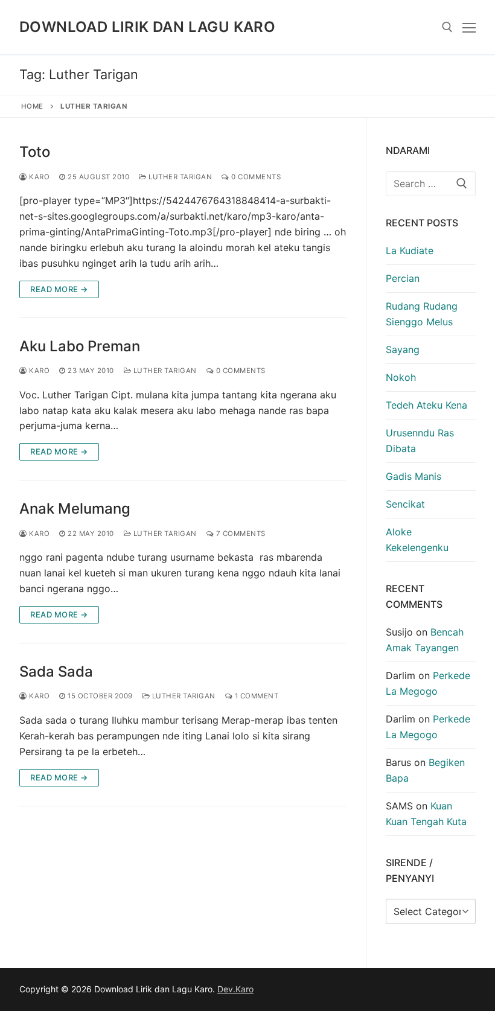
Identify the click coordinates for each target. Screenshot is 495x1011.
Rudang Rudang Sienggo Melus (422, 314)
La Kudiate (409, 250)
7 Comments (240, 533)
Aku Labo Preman (79, 346)
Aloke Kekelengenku (417, 539)
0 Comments (255, 177)
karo (38, 177)
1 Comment (255, 696)
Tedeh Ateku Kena (426, 405)
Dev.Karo (235, 989)
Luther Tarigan (179, 177)
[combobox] (431, 183)
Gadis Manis (413, 476)
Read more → (59, 289)
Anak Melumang (74, 508)
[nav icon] (469, 27)
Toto (34, 152)
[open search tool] (447, 27)
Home (32, 106)
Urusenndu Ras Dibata (420, 440)
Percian (403, 278)
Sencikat (405, 504)
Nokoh (401, 377)
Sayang (403, 349)
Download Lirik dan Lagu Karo (147, 27)
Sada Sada (56, 671)
